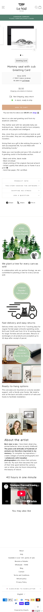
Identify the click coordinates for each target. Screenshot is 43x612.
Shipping (13, 91)
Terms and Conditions (21, 575)
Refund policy (22, 579)
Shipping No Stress (21, 190)
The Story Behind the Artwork (21, 185)
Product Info (21, 181)
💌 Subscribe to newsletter (21, 588)
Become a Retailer (21, 561)
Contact (21, 572)
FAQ (21, 554)
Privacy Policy (21, 582)
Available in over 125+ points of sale (21, 558)
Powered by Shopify (21, 610)
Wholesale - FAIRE (21, 565)
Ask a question (21, 195)
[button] (37, 611)
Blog (21, 568)
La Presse (26, 80)
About (21, 551)
